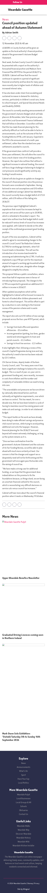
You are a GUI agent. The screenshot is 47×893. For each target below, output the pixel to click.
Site (19, 889)
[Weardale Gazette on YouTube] (26, 2)
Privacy (36, 883)
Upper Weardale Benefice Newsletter (20, 578)
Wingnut (26, 889)
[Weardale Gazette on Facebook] (32, 2)
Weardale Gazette (20, 10)
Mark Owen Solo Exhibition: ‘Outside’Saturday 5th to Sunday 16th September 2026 (21, 737)
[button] (4, 38)
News (5, 19)
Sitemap (30, 883)
